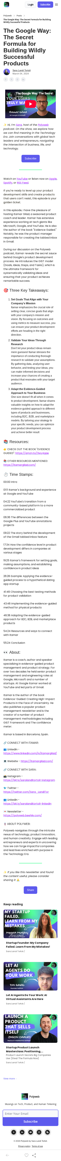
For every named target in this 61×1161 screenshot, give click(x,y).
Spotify (7, 183)
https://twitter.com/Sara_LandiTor (26, 792)
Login (31, 4)
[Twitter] (13, 1132)
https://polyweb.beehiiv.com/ (22, 815)
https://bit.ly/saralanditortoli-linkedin (27, 804)
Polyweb (7, 15)
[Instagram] (39, 1132)
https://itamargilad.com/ (19, 465)
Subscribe (45, 4)
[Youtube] (30, 1132)
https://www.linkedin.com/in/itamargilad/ (30, 753)
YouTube (22, 179)
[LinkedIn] (22, 1132)
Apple (53, 179)
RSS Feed (22, 183)
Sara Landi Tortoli (22, 70)
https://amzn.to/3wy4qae (32, 453)
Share (30, 890)
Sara (19, 125)
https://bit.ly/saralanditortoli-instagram (29, 780)
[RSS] (47, 1132)
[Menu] (56, 4)
